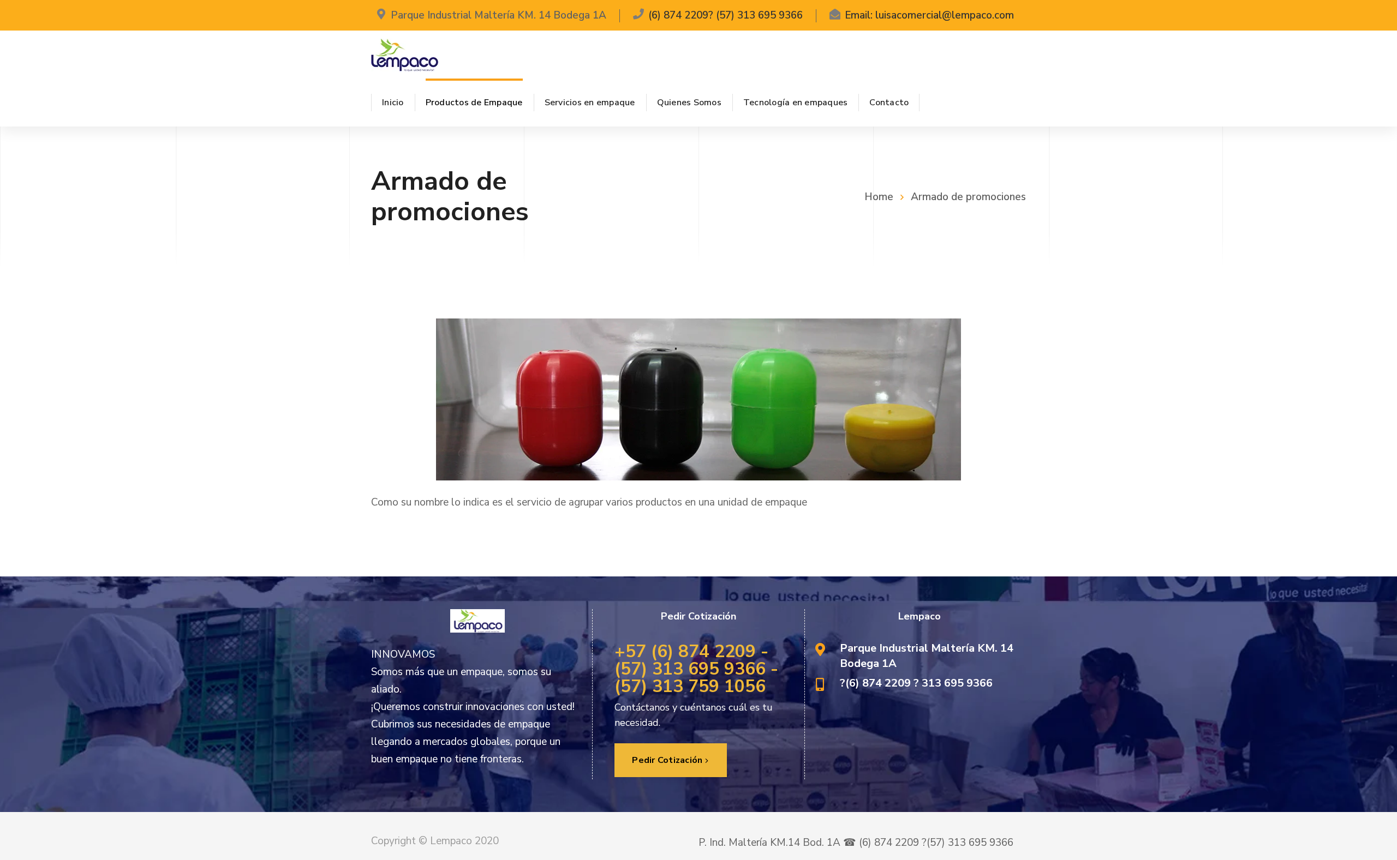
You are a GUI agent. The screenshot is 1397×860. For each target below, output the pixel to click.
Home (878, 197)
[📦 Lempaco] (404, 55)
